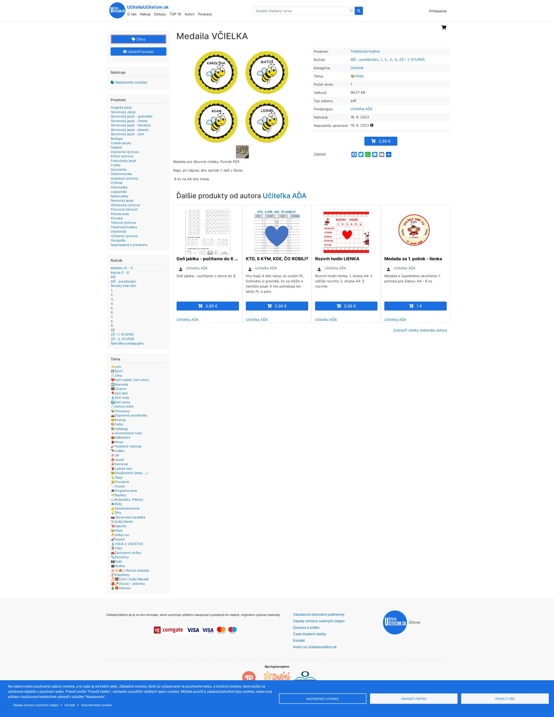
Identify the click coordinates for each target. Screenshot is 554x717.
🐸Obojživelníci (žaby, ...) (129, 473)
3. (391, 59)
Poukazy (205, 14)
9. (112, 326)
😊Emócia (118, 420)
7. (112, 317)
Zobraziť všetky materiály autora (420, 330)
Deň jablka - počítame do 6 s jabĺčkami (208, 258)
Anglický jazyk (121, 107)
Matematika (119, 196)
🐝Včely (357, 76)
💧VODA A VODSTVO (127, 544)
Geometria (118, 170)
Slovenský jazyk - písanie (129, 130)
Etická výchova (122, 156)
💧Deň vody (120, 398)
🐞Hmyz (117, 442)
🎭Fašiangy (119, 429)
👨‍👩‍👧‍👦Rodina (118, 566)
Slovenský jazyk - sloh (127, 134)
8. (112, 321)
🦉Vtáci (116, 548)
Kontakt (70, 705)
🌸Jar (115, 455)
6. (112, 312)
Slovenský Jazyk (123, 112)
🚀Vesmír (118, 539)
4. (396, 59)
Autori (190, 14)
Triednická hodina (365, 51)
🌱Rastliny (118, 495)
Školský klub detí (123, 286)
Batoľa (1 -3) (120, 273)
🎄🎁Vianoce (121, 588)
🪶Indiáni (117, 451)
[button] (242, 96)
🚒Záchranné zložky (126, 553)
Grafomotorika (121, 174)
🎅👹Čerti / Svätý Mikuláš (130, 579)
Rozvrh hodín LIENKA (337, 258)
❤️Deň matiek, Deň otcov (130, 380)
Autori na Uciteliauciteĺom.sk (315, 646)
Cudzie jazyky (121, 143)
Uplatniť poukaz (140, 51)
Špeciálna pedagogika (127, 343)
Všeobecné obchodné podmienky (319, 614)
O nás (132, 14)
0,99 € (385, 141)
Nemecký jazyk (122, 201)
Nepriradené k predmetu (129, 245)
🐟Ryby (116, 504)
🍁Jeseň (117, 460)
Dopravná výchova (125, 152)
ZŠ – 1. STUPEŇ (412, 59)
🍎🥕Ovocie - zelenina (128, 584)
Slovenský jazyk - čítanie (129, 121)
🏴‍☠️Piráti (116, 562)
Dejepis (116, 147)
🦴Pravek (118, 486)
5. (112, 308)
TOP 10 (175, 14)
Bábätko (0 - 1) (122, 268)
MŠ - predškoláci (364, 59)
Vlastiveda (118, 231)
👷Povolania (120, 482)
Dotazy (160, 14)
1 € (419, 306)
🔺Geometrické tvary (126, 433)
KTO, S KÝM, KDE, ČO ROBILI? (277, 258)
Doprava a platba (306, 627)
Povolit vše (505, 698)
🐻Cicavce (119, 389)
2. (386, 59)
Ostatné (357, 68)
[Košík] (444, 27)
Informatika (119, 187)
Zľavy (140, 39)
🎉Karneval (119, 464)
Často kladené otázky (309, 633)
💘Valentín (119, 526)
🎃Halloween (120, 437)
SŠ (113, 330)
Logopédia (119, 192)
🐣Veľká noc (120, 535)
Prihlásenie (438, 11)
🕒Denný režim (122, 406)
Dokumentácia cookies (96, 705)
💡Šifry (116, 513)
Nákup (145, 14)
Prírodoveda (120, 214)
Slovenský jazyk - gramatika (131, 116)
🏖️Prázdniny (120, 575)
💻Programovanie (124, 491)
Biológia (116, 139)
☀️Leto (116, 367)
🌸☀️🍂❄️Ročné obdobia (130, 570)
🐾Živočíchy (120, 557)
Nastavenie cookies (131, 82)
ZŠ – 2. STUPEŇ (122, 339)
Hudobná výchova (124, 178)
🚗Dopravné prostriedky (129, 415)
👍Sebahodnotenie (125, 508)
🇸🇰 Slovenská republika (128, 517)
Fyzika (115, 165)
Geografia (118, 240)
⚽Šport (117, 371)
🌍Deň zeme (120, 402)
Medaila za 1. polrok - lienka (413, 258)
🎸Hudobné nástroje (126, 446)
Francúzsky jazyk (123, 161)
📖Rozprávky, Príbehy (127, 500)
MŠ (113, 277)
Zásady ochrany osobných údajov (36, 705)
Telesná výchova (123, 223)
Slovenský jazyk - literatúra (131, 125)
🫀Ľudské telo (121, 469)
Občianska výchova (125, 205)
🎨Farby (117, 424)
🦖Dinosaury (120, 411)
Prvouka (117, 218)
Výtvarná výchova (124, 236)
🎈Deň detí (119, 393)
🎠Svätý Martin (122, 522)
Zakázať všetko (414, 698)
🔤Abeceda (119, 384)
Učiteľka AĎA (361, 109)
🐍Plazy (116, 477)
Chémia (116, 183)
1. (381, 59)
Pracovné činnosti (124, 209)
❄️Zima (116, 376)
